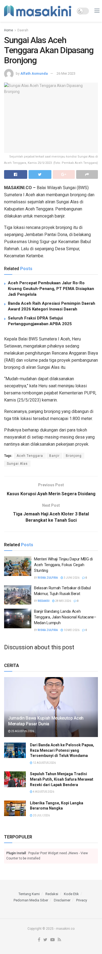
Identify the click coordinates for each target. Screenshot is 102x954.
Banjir (54, 456)
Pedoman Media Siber (31, 900)
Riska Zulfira (48, 577)
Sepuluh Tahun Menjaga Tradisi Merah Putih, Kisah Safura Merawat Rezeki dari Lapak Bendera (61, 779)
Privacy (81, 900)
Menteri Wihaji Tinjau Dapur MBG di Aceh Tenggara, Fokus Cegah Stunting (63, 565)
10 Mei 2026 (71, 630)
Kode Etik (71, 894)
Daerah (22, 30)
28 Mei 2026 (63, 600)
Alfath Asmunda (34, 73)
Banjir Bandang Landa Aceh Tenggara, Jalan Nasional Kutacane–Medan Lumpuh (65, 617)
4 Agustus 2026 (43, 791)
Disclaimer (62, 900)
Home (8, 30)
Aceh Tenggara (30, 456)
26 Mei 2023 (66, 73)
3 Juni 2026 (71, 577)
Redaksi (44, 600)
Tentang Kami (29, 894)
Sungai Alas (17, 464)
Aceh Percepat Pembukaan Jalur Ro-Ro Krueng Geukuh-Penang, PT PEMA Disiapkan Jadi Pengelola (51, 288)
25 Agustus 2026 (22, 731)
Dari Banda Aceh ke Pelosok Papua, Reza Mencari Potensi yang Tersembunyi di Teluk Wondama (62, 750)
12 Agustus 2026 (44, 762)
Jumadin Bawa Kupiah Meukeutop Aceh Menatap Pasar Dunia (46, 721)
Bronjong (74, 456)
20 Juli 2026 (41, 815)
